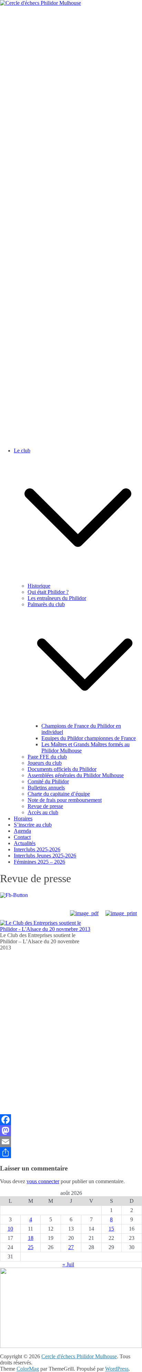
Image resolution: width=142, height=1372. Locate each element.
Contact (22, 837)
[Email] (71, 1141)
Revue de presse (45, 806)
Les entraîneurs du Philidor (57, 598)
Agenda (22, 831)
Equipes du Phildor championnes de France (88, 738)
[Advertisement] (71, 80)
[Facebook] (71, 1119)
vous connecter (43, 1181)
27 (71, 1247)
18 (30, 1238)
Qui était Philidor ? (48, 592)
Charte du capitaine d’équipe (59, 794)
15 (111, 1229)
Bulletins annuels (46, 788)
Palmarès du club (46, 604)
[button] (78, 580)
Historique (39, 586)
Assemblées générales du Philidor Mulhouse (76, 775)
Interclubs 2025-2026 (37, 849)
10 (10, 1229)
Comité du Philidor (48, 781)
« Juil (68, 1264)
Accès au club (43, 812)
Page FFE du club (47, 757)
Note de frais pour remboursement (65, 800)
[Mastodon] (71, 1130)
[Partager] (71, 1152)
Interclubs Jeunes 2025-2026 (45, 855)
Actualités (25, 843)
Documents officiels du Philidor (62, 769)
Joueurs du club (45, 763)
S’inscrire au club (33, 825)
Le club (22, 450)
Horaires (23, 818)
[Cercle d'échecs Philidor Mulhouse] (40, 3)
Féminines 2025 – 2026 (39, 862)
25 (30, 1247)
